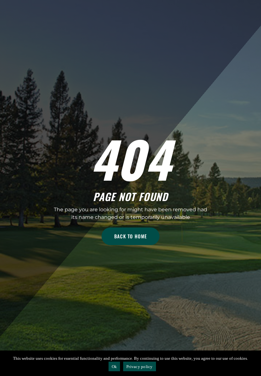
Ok (114, 366)
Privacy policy (139, 366)
